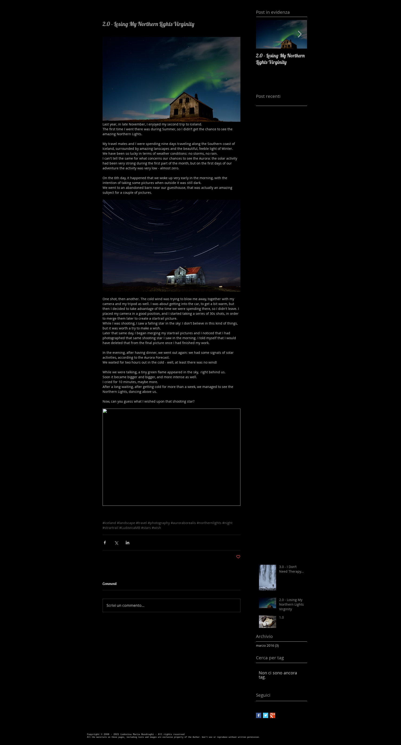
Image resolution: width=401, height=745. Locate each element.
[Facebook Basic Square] (258, 715)
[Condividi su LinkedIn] (127, 542)
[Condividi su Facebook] (105, 542)
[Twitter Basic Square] (265, 715)
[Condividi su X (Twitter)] (116, 542)
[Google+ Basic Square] (272, 715)
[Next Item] (300, 34)
